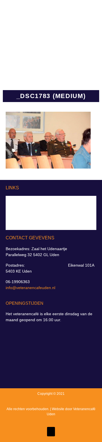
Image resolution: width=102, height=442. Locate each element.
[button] (80, 39)
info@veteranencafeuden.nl (30, 287)
